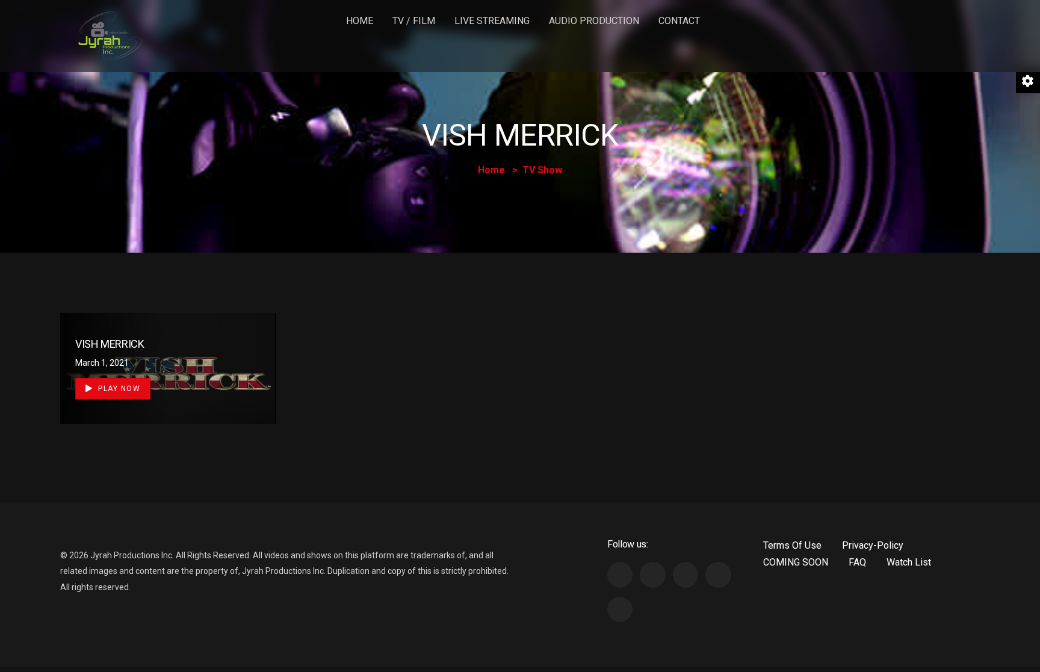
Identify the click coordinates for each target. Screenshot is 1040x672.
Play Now (118, 388)
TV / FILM (413, 20)
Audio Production (594, 20)
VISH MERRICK (109, 344)
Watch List (909, 562)
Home (359, 20)
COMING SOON (795, 562)
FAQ (857, 562)
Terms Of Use (792, 545)
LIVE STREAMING (492, 20)
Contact (679, 20)
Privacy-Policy (872, 545)
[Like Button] (250, 366)
